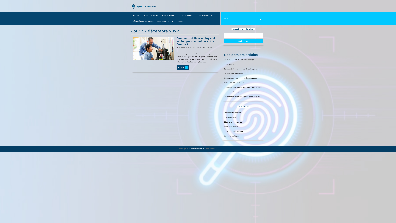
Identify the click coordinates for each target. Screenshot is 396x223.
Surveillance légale (165, 21)
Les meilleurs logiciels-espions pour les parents (243, 96)
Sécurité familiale (206, 16)
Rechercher (243, 41)
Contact (180, 21)
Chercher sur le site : (243, 29)
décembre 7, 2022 (185, 48)
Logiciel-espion (168, 16)
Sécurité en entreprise (187, 16)
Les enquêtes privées (151, 16)
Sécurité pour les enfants (143, 21)
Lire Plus (182, 67)
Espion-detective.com (197, 149)
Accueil (136, 16)
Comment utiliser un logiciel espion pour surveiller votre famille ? (196, 41)
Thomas (198, 48)
